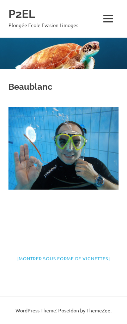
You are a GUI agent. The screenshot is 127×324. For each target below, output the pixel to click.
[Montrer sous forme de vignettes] (63, 258)
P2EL (21, 13)
